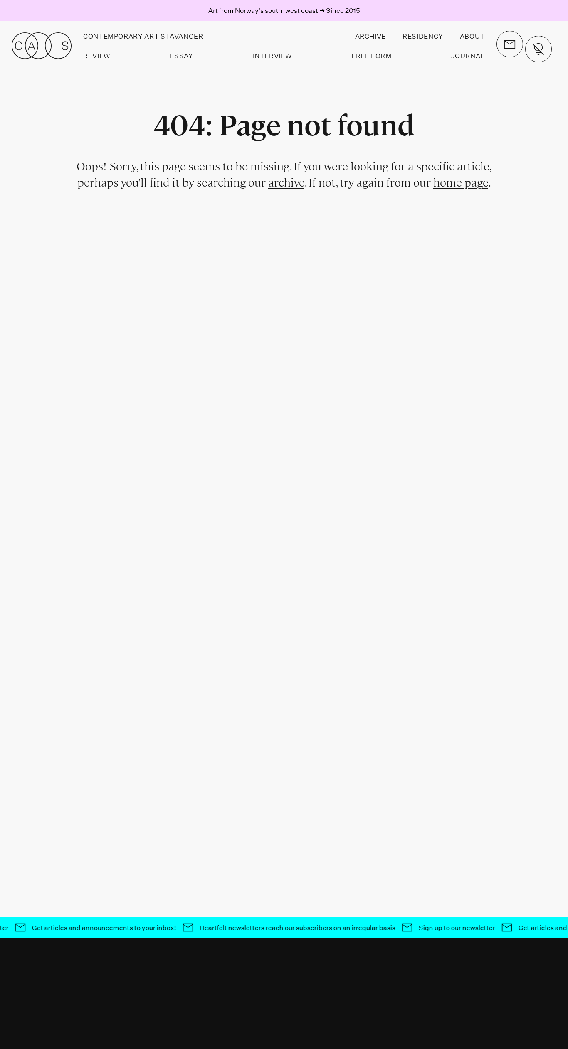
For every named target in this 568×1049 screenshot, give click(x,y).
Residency (423, 36)
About (472, 36)
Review (97, 55)
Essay (181, 55)
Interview (272, 55)
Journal (468, 55)
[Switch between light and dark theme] (538, 49)
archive (286, 182)
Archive (370, 36)
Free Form (371, 55)
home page (460, 182)
